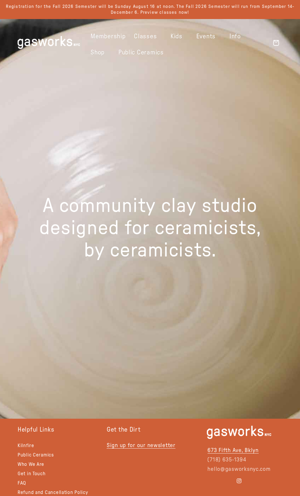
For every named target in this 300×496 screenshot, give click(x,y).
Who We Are (31, 464)
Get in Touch (32, 473)
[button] (148, 36)
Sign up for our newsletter (141, 445)
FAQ (22, 482)
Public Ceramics (36, 454)
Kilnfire (26, 446)
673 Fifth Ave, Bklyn (232, 450)
